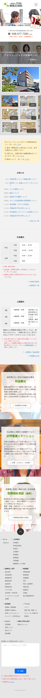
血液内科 (7, 584)
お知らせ (6, 542)
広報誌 (25, 593)
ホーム (5, 539)
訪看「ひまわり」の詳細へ (21, 463)
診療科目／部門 (9, 568)
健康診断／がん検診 (19, 563)
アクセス (27, 604)
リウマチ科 (8, 590)
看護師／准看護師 (10, 607)
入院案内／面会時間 (31, 352)
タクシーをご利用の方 (31, 613)
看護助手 (10, 610)
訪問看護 (7, 624)
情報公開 (26, 587)
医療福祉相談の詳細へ (21, 517)
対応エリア (8, 630)
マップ (26, 607)
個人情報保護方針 (28, 596)
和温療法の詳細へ (21, 405)
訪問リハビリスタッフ (12, 613)
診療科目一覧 (34, 285)
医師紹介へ (33, 60)
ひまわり (7, 621)
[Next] (39, 114)
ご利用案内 (16, 539)
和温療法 (16, 554)
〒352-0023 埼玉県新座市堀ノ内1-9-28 (20, 31)
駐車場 (26, 616)
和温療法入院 (34, 356)
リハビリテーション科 (12, 596)
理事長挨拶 (26, 572)
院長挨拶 (26, 575)
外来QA (15, 548)
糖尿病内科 (8, 581)
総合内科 (7, 572)
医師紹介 (26, 590)
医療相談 (16, 557)
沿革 (24, 581)
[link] (20, 531)
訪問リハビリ (9, 627)
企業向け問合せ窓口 (23, 621)
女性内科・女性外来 (11, 593)
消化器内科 (8, 575)
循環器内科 (8, 578)
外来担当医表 (34, 282)
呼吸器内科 (8, 587)
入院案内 (16, 551)
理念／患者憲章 (28, 584)
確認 (21, 671)
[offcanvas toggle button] (36, 4)
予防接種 (16, 560)
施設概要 (7, 633)
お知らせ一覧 (34, 221)
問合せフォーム (22, 624)
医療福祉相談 (29, 345)
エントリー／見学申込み (12, 616)
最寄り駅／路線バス (30, 610)
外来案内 (16, 542)
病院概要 (25, 568)
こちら (18, 144)
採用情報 (7, 604)
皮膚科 (7, 599)
